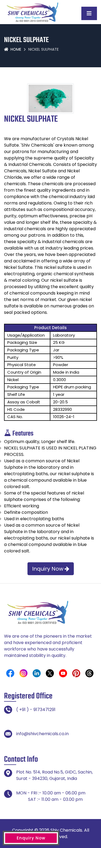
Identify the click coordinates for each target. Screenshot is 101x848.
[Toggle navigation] (89, 13)
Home (16, 49)
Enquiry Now (31, 838)
